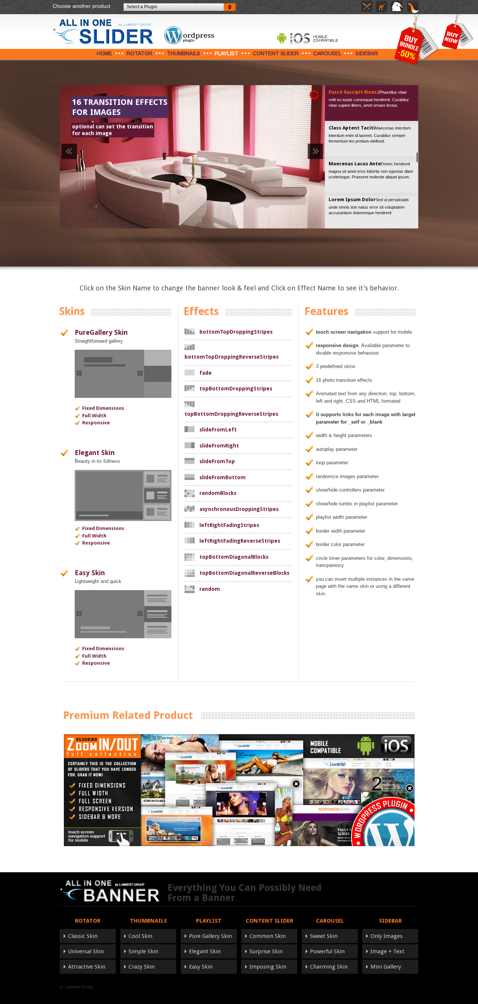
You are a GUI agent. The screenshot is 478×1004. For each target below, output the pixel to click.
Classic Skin (82, 936)
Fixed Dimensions (103, 408)
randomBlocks (217, 493)
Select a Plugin (142, 6)
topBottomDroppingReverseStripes (231, 414)
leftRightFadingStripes (229, 525)
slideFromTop (217, 461)
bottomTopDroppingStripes (236, 332)
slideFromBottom (222, 477)
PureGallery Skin (101, 332)
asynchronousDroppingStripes (239, 509)
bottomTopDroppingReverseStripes (231, 357)
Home (104, 53)
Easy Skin (90, 573)
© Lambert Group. (77, 987)
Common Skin (267, 936)
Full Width (94, 415)
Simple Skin (143, 951)
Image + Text (387, 951)
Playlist (226, 53)
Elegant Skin (95, 452)
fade (205, 373)
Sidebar (367, 53)
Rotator (139, 53)
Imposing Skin (267, 966)
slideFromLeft (218, 430)
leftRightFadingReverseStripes (239, 541)
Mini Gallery (385, 966)
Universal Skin (86, 951)
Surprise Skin (266, 951)
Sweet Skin (324, 936)
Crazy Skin (141, 966)
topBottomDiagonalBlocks (234, 557)
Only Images (386, 936)
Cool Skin (140, 936)
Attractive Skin (86, 966)
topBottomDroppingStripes (235, 389)
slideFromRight (219, 446)
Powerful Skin (327, 951)
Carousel (327, 53)
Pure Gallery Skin (210, 936)
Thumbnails (183, 53)
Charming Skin (329, 966)
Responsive (96, 422)
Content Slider (276, 53)
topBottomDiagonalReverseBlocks (244, 573)
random (209, 589)
